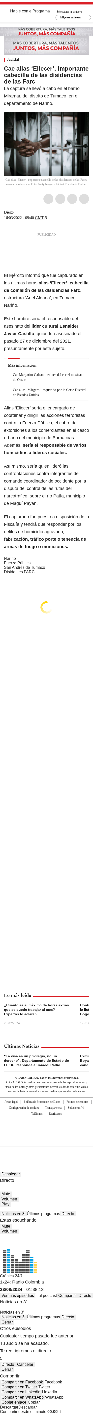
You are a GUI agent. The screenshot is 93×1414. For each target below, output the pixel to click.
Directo (68, 1214)
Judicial (13, 59)
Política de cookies (77, 1102)
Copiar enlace (13, 1402)
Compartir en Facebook (22, 1382)
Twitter (60, 199)
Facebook (48, 199)
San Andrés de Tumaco (24, 567)
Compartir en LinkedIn (20, 1392)
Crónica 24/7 (11, 1276)
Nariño (10, 558)
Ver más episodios (17, 1295)
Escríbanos (55, 1113)
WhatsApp (84, 199)
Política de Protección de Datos (42, 1102)
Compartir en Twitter (19, 1387)
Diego (9, 212)
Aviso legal (11, 1102)
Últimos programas (43, 1214)
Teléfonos (37, 1113)
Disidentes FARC (19, 572)
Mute (5, 1194)
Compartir (67, 1295)
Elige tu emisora (70, 17)
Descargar (9, 1407)
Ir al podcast (46, 1295)
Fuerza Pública (17, 563)
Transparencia (53, 1107)
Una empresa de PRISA (46, 1129)
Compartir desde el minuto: (29, 1412)
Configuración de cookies (24, 1107)
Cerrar (7, 1322)
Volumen (9, 1199)
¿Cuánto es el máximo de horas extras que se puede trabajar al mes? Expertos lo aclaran (36, 1009)
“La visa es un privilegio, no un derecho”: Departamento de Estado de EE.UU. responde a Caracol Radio (36, 1060)
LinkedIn (72, 199)
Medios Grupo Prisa (46, 1141)
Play (5, 1204)
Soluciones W (76, 1107)
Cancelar (25, 1364)
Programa (41, 11)
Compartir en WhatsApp (22, 1397)
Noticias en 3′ (13, 1214)
